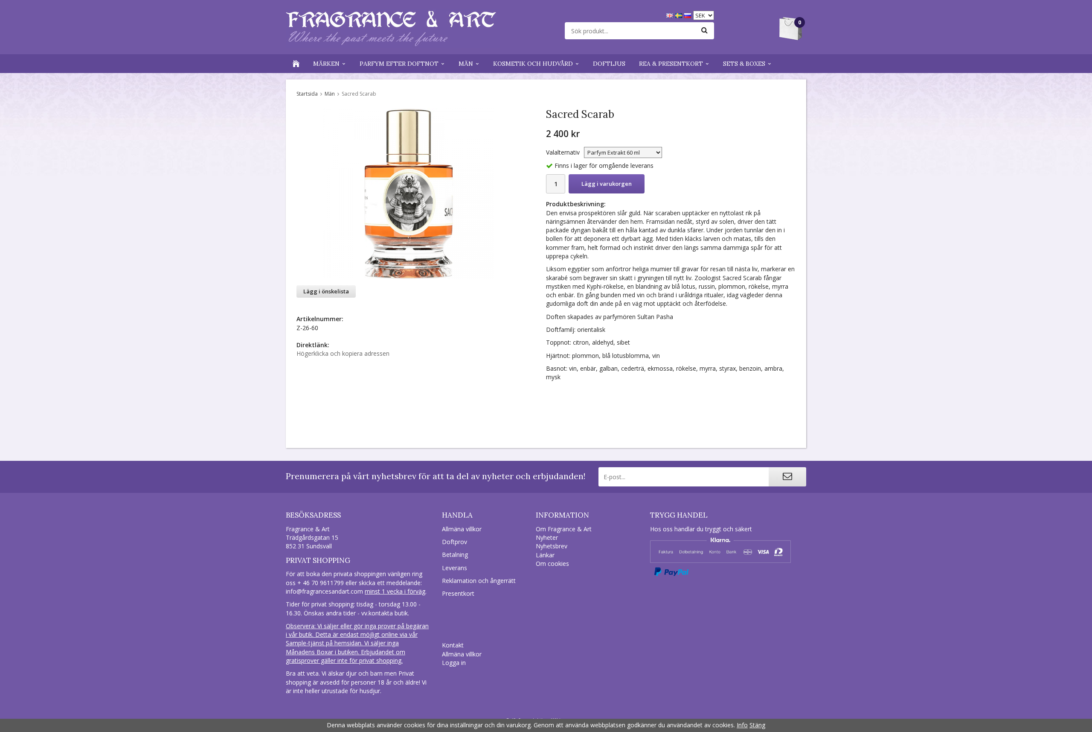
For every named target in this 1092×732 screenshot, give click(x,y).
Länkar (545, 555)
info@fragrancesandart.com (324, 591)
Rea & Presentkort (671, 63)
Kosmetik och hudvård (533, 63)
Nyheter (547, 537)
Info (742, 725)
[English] (670, 15)
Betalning (455, 554)
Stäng (757, 725)
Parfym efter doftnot (399, 63)
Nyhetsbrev (551, 546)
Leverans (454, 568)
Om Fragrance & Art (564, 529)
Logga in (454, 663)
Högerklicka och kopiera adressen (342, 353)
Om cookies (552, 563)
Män (466, 63)
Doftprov (454, 542)
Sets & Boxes (744, 63)
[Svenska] (679, 15)
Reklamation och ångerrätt (479, 581)
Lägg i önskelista (326, 291)
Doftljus (609, 63)
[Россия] (688, 15)
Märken (326, 63)
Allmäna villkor (462, 529)
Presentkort (458, 593)
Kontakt (453, 645)
